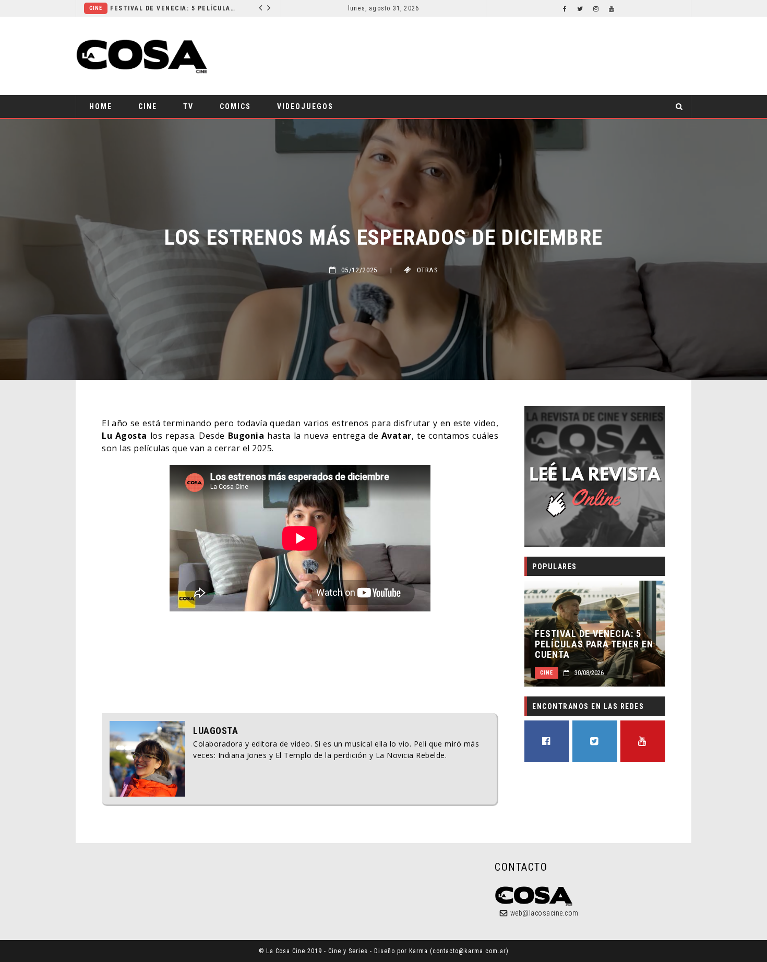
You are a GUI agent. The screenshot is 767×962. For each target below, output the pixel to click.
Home (100, 106)
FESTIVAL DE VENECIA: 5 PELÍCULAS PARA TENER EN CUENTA (594, 644)
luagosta (215, 731)
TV (188, 106)
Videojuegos (305, 106)
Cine (190, 8)
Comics (235, 106)
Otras (427, 270)
